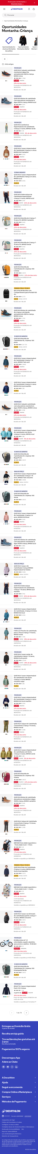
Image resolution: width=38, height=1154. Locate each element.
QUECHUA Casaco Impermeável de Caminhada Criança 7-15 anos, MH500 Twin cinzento (25, 475)
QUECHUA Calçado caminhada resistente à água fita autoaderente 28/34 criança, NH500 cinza (24, 73)
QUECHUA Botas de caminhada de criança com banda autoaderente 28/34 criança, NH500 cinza (25, 313)
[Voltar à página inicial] (17, 9)
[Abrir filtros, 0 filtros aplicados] (5, 59)
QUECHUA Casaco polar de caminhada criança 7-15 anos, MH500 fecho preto (24, 656)
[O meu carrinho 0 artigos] (33, 9)
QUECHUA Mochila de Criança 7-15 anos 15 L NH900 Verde (25, 243)
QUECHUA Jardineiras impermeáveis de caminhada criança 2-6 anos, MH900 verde (24, 126)
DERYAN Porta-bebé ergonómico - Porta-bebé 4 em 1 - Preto (25, 844)
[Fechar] (34, 2)
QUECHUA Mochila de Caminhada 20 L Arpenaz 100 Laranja (24, 269)
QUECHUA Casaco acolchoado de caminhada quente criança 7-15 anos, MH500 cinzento (25, 915)
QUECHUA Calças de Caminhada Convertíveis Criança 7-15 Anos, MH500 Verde (25, 725)
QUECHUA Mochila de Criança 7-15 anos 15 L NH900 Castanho (25, 219)
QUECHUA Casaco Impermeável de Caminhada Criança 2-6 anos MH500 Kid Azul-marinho (25, 699)
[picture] (6, 73)
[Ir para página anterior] (11, 1012)
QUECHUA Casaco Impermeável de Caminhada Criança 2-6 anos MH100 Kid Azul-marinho (25, 384)
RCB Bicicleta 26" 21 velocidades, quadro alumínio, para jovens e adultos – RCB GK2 (25, 942)
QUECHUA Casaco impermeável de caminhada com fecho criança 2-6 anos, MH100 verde (25, 752)
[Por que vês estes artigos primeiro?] (3, 64)
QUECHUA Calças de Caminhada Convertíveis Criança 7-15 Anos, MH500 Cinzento (25, 823)
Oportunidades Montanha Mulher (23, 48)
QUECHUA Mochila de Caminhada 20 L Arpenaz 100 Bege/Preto (24, 456)
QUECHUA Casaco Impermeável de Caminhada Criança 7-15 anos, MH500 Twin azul (25, 360)
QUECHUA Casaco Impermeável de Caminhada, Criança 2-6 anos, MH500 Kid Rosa (25, 515)
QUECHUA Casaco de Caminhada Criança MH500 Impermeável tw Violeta (23, 568)
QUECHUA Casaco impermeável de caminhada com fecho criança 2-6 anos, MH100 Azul (25, 432)
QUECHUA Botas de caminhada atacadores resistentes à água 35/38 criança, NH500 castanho (25, 799)
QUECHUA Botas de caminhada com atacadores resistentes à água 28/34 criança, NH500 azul (25, 100)
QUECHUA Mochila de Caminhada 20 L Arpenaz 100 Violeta (24, 775)
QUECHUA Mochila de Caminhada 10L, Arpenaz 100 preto (24, 340)
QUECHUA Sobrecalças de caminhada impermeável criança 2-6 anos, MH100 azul (24, 196)
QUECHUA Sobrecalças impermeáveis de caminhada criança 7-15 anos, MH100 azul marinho (24, 588)
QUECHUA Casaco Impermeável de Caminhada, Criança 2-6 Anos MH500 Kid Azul (25, 611)
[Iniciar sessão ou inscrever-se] (29, 9)
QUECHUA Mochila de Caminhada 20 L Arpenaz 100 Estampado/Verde (24, 968)
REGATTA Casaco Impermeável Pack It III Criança (25, 987)
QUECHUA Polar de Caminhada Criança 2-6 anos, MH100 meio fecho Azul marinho (24, 869)
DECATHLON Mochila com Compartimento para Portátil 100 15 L (25, 292)
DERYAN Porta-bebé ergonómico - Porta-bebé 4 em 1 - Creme (25, 888)
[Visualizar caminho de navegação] (3, 21)
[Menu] (4, 9)
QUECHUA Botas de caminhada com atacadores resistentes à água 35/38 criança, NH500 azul (25, 541)
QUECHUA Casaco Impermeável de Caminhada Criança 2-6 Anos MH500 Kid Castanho (25, 150)
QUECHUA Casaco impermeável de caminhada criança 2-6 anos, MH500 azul (25, 176)
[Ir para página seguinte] (26, 1012)
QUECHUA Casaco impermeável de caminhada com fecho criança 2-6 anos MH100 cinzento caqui (25, 678)
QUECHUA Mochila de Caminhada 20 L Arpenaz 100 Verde (24, 495)
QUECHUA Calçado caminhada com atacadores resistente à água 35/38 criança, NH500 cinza (25, 406)
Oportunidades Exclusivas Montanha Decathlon (9, 49)
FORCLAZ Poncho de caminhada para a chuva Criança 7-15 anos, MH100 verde (25, 632)
